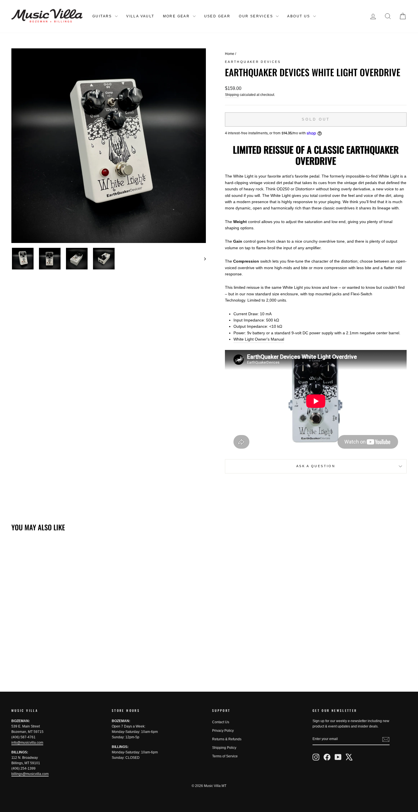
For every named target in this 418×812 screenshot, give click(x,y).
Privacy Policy (223, 731)
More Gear (177, 16)
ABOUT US (299, 16)
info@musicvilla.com (27, 743)
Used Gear (217, 16)
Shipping (232, 95)
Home (229, 54)
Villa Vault (140, 16)
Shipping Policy (224, 748)
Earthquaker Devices (253, 61)
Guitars (102, 16)
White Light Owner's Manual (258, 339)
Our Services (256, 16)
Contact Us (220, 722)
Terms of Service (225, 756)
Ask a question (315, 466)
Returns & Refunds (226, 739)
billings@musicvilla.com (30, 774)
